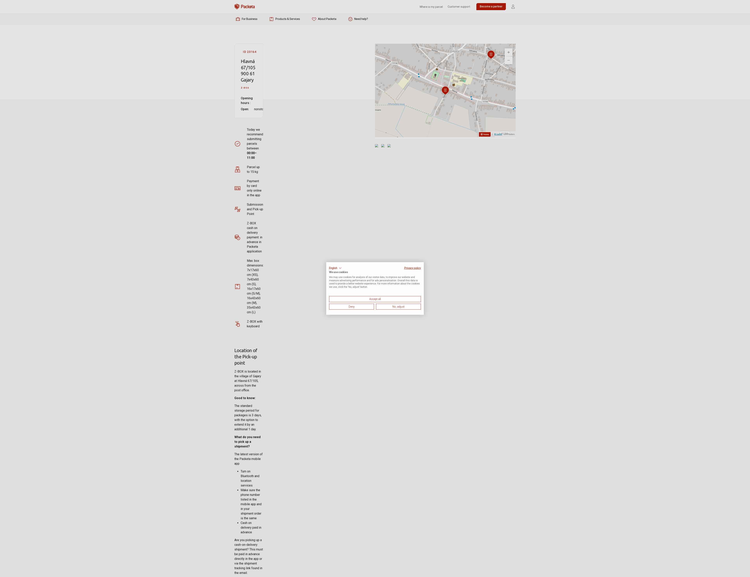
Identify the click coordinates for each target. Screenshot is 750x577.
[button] (335, 268)
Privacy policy (412, 268)
